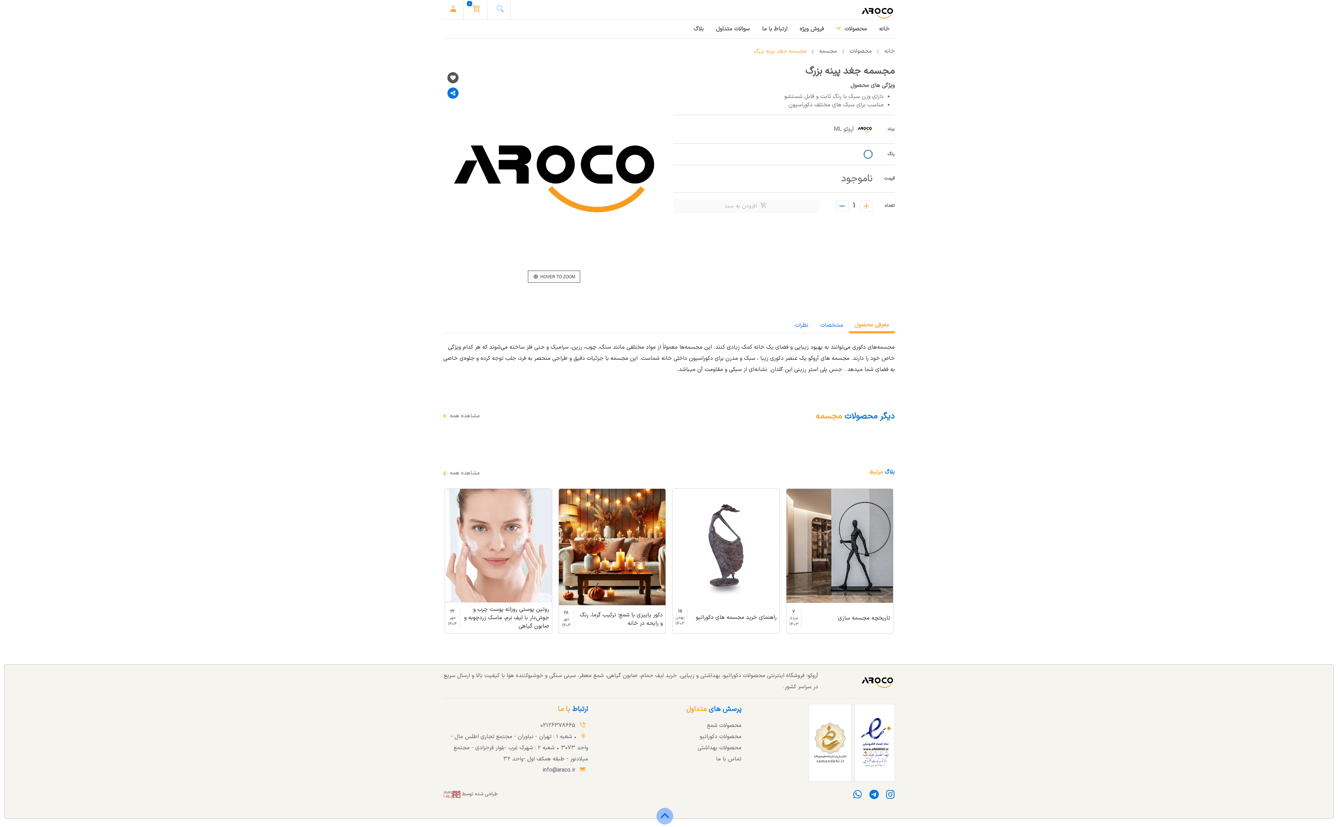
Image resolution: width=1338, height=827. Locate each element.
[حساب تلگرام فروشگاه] (873, 796)
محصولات (860, 51)
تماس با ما (728, 759)
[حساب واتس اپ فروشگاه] (859, 796)
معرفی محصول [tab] (872, 325)
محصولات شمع (724, 725)
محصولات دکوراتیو (720, 737)
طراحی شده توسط (479, 794)
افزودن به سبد (741, 206)
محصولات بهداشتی (719, 748)
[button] (477, 9)
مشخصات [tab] (831, 325)
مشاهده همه (464, 416)
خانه (889, 51)
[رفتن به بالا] (664, 821)
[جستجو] (500, 9)
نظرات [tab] (801, 325)
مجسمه (828, 51)
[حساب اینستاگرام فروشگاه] (888, 796)
